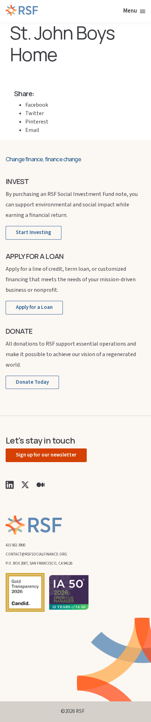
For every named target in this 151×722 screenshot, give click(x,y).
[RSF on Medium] (41, 484)
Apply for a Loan (34, 307)
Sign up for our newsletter (46, 455)
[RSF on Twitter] (25, 484)
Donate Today (32, 382)
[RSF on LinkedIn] (10, 484)
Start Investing (33, 232)
